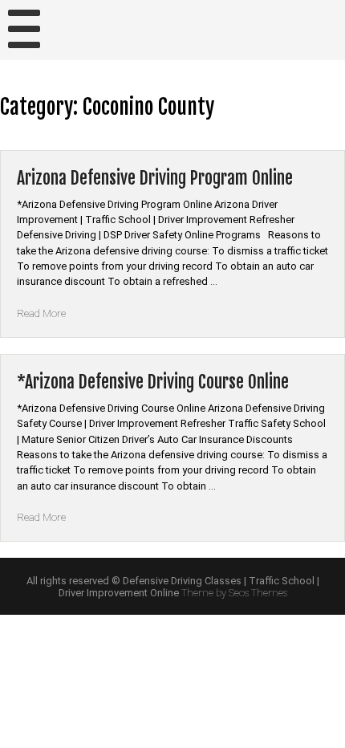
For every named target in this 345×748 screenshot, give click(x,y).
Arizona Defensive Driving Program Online (155, 178)
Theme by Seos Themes (234, 593)
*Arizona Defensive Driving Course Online (153, 381)
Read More (41, 313)
